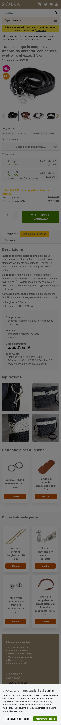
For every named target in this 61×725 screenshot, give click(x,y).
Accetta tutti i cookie (45, 719)
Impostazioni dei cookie (17, 719)
